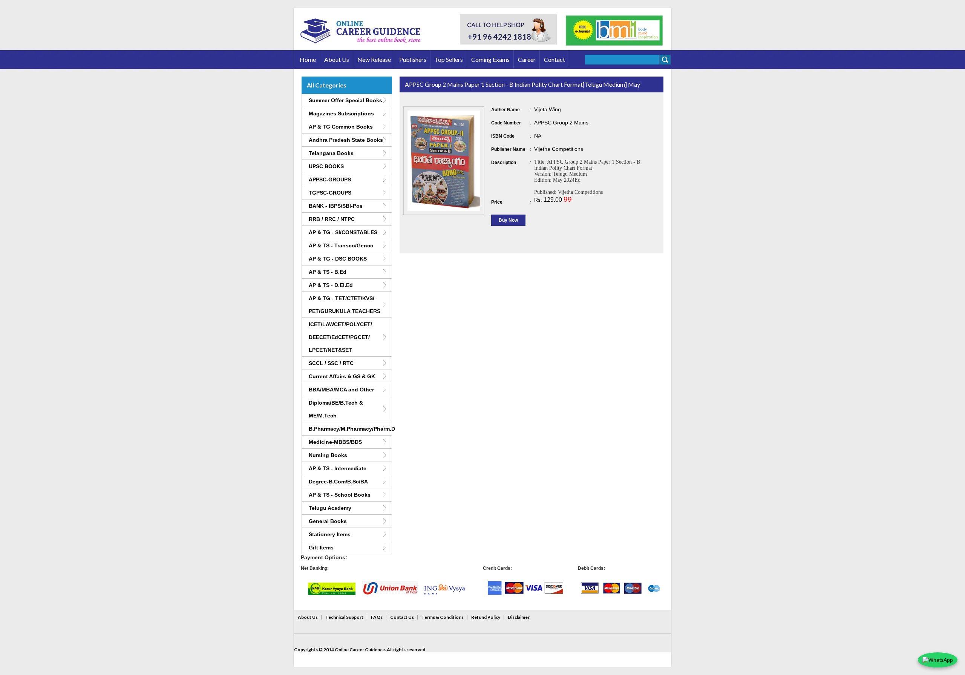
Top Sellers (449, 59)
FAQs (377, 617)
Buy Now (508, 220)
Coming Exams (490, 59)
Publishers (412, 59)
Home (308, 59)
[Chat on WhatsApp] (937, 659)
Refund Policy (485, 617)
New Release (374, 59)
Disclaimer (519, 617)
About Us (336, 59)
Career (527, 59)
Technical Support (344, 617)
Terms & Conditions (442, 617)
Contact (554, 59)
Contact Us (402, 617)
